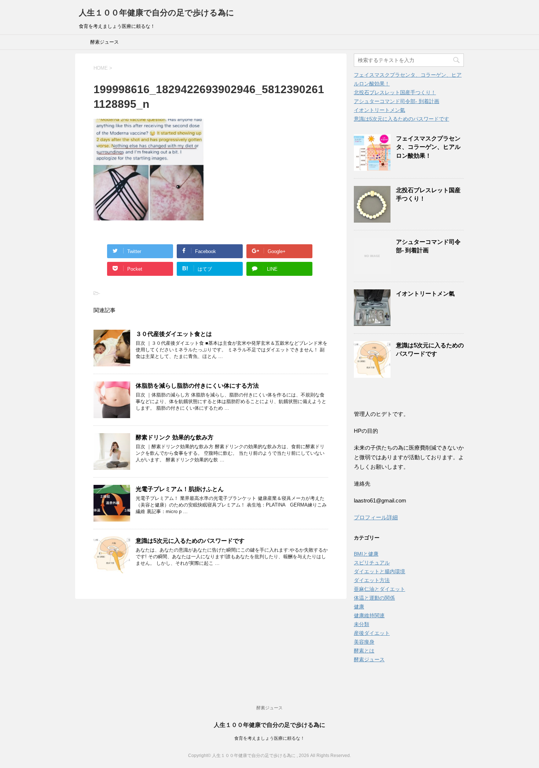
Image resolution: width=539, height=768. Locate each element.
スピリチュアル (372, 563)
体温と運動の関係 (374, 598)
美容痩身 (364, 642)
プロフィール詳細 (376, 517)
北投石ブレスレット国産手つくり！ (395, 92)
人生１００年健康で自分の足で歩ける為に (156, 12)
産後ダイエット (372, 633)
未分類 (361, 624)
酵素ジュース (104, 42)
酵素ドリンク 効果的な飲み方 (174, 437)
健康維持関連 (369, 615)
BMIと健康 (366, 554)
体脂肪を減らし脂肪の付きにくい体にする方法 (197, 386)
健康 (359, 607)
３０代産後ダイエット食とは (174, 334)
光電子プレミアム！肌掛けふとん (180, 489)
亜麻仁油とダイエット (379, 589)
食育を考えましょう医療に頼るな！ (269, 738)
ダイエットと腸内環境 (379, 571)
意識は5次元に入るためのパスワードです (190, 541)
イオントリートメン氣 (379, 110)
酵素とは (364, 651)
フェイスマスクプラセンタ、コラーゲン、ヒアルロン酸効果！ (428, 147)
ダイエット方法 (372, 580)
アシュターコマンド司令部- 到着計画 (396, 101)
